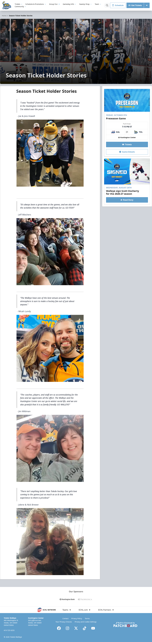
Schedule (119, 5)
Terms (87, 618)
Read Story (128, 200)
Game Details (128, 152)
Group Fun (53, 4)
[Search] (107, 5)
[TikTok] (84, 628)
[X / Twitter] (76, 628)
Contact (65, 618)
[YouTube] (93, 628)
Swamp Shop (84, 4)
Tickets (17, 4)
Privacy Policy (76, 618)
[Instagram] (67, 628)
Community (19, 6)
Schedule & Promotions (34, 4)
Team (97, 4)
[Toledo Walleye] (6, 5)
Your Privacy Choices (64, 622)
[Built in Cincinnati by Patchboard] (125, 624)
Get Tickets (136, 5)
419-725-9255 (9, 630)
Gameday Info (68, 4)
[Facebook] (59, 628)
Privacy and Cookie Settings (86, 622)
